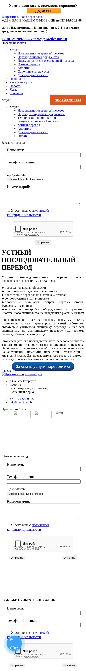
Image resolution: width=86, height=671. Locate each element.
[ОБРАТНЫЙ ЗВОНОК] (14, 643)
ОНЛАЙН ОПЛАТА (68, 100)
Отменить (69, 557)
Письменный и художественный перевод (46, 60)
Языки (14, 89)
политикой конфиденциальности (28, 212)
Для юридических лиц (33, 75)
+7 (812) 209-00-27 (22, 398)
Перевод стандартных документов (41, 114)
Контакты (16, 93)
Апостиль (24, 68)
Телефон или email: (22, 162)
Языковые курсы (21, 82)
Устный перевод (29, 64)
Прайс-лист (17, 78)
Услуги (14, 49)
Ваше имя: (15, 150)
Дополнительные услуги (34, 71)
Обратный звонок (14, 43)
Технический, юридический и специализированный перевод (38, 119)
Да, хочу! (44, 11)
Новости (15, 86)
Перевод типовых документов (38, 57)
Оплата (23, 135)
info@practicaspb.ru (22, 402)
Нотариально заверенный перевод (41, 53)
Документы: (17, 174)
